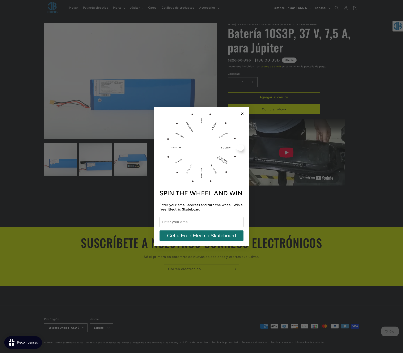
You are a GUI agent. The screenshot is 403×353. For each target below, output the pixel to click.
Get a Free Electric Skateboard (201, 235)
